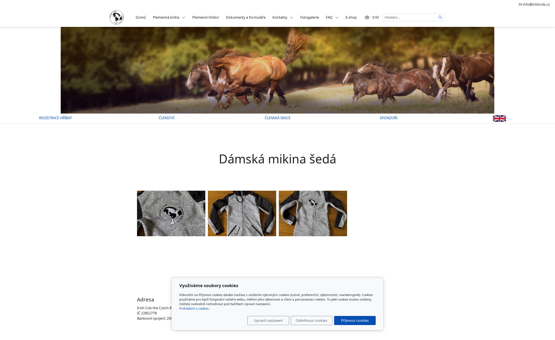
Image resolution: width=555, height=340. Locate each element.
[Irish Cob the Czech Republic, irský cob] (116, 17)
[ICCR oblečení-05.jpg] (313, 213)
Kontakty (280, 17)
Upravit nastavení (268, 320)
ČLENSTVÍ (166, 118)
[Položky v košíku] (367, 17)
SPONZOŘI (388, 118)
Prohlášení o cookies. (194, 308)
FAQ (329, 17)
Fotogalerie (309, 17)
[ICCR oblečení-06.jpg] (171, 213)
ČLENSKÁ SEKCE (278, 118)
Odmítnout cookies (311, 320)
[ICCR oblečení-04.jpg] (242, 213)
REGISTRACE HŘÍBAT (55, 118)
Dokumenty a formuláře (246, 17)
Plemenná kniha (166, 17)
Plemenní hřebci (205, 17)
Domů (141, 17)
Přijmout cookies (355, 320)
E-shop (351, 17)
